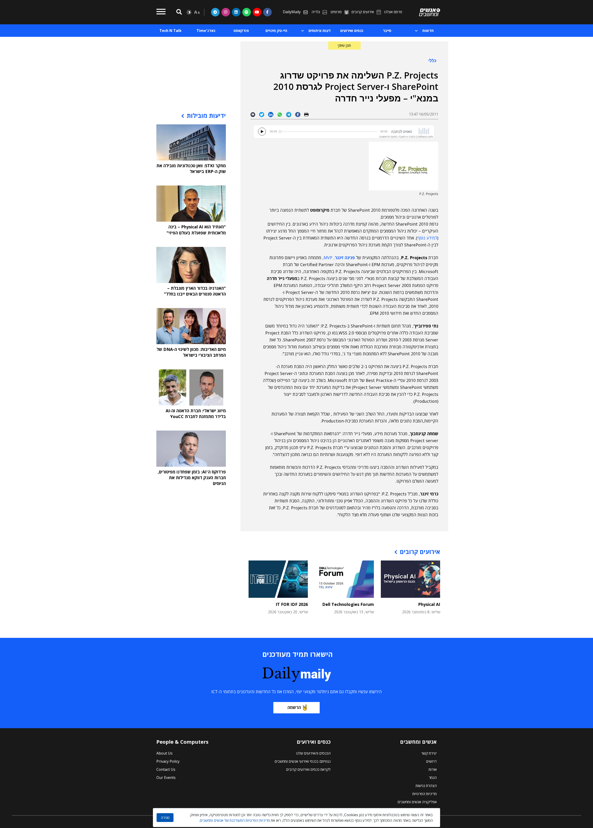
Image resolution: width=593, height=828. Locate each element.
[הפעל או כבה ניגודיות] (189, 12)
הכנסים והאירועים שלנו (313, 753)
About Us (164, 753)
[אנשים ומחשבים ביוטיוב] (257, 12)
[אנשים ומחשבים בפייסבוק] (267, 12)
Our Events (166, 777)
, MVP (339, 257)
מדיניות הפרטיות (424, 793)
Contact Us (165, 769)
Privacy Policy (168, 761)
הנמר (433, 777)
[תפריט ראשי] (161, 12)
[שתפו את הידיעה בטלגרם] (290, 114)
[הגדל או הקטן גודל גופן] (196, 12)
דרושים (431, 761)
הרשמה (294, 707)
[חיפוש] (178, 12)
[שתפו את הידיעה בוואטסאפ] (281, 114)
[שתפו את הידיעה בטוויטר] (263, 114)
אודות (433, 769)
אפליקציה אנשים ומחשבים (417, 801)
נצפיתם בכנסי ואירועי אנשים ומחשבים (302, 761)
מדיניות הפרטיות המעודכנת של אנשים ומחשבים (235, 820)
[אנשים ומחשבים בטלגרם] (215, 12)
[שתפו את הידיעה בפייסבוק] (299, 114)
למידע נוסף (427, 238)
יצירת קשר (429, 753)
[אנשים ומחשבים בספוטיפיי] (246, 12)
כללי (432, 60)
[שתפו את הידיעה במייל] (254, 114)
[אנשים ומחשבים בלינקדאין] (236, 12)
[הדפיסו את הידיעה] (308, 114)
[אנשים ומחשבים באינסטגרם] (226, 12)
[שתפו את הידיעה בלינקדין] (272, 114)
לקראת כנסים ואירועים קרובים (308, 769)
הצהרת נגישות (426, 785)
